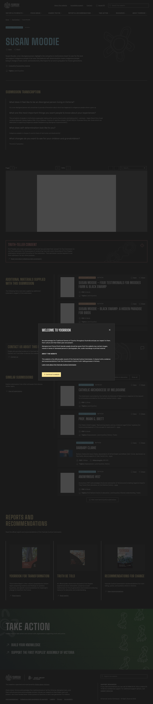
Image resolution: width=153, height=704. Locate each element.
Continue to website (52, 374)
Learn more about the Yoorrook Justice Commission (59, 365)
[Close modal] (110, 330)
